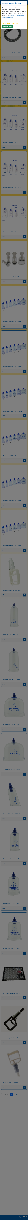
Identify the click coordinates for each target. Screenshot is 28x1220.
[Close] (25, 3)
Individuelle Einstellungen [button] (10, 23)
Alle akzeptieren (7, 26)
